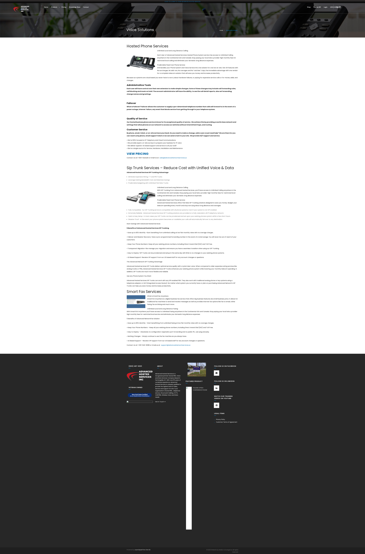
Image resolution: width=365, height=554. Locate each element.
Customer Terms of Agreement (226, 422)
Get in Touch (159, 402)
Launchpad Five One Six (142, 550)
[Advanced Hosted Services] (21, 9)
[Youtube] (216, 405)
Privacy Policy (220, 419)
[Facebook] (216, 373)
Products (54, 7)
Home (46, 7)
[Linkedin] (216, 388)
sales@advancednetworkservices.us (173, 158)
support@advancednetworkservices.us (175, 345)
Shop (309, 7)
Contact (86, 7)
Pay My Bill (317, 7)
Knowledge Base (74, 7)
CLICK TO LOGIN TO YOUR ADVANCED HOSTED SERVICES (182, 1)
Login (325, 7)
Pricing (63, 7)
